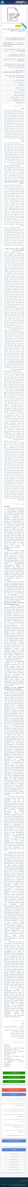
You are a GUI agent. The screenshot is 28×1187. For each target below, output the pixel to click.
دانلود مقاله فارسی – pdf (14, 1077)
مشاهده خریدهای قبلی (14, 1090)
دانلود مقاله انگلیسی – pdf (14, 1081)
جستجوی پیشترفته (14, 1159)
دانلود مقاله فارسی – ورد (14, 1073)
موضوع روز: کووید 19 (13, 1162)
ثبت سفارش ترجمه (14, 1156)
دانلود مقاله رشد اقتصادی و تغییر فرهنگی (15, 1135)
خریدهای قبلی (14, 1154)
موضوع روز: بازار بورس (14, 1164)
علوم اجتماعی (18, 26)
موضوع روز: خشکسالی (14, 1170)
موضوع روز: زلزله (13, 1167)
